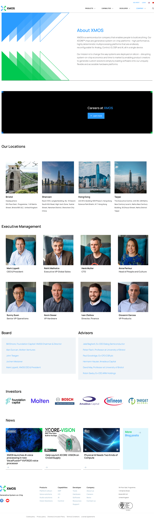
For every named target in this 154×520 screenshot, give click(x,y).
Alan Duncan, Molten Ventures (20, 349)
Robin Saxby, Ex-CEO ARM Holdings (99, 373)
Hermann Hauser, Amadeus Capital (99, 361)
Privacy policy (41, 517)
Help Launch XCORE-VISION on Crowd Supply (62, 456)
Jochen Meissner (14, 361)
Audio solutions (46, 497)
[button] (153, 8)
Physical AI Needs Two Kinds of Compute (101, 456)
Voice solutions (46, 494)
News (89, 497)
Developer (77, 487)
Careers (90, 494)
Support (76, 504)
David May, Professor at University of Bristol (103, 367)
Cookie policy (30, 517)
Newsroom (11, 431)
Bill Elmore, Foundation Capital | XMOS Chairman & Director (34, 343)
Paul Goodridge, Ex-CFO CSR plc (98, 355)
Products (43, 487)
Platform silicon (46, 491)
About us (90, 491)
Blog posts (132, 433)
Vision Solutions (46, 501)
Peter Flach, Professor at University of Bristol (104, 349)
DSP (59, 491)
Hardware (76, 494)
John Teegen (12, 355)
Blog (48, 431)
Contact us (91, 501)
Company (90, 487)
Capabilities (62, 487)
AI (58, 497)
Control (61, 501)
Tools (75, 491)
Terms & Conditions (73, 517)
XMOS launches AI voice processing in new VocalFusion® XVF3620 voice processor (22, 459)
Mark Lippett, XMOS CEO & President (23, 367)
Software (76, 497)
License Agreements (88, 517)
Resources (77, 501)
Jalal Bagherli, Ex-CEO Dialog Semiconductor (104, 343)
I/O (59, 494)
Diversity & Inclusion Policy (56, 517)
